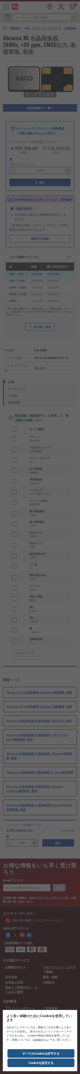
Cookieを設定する (41, 1063)
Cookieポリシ (41, 1039)
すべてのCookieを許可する (41, 1053)
